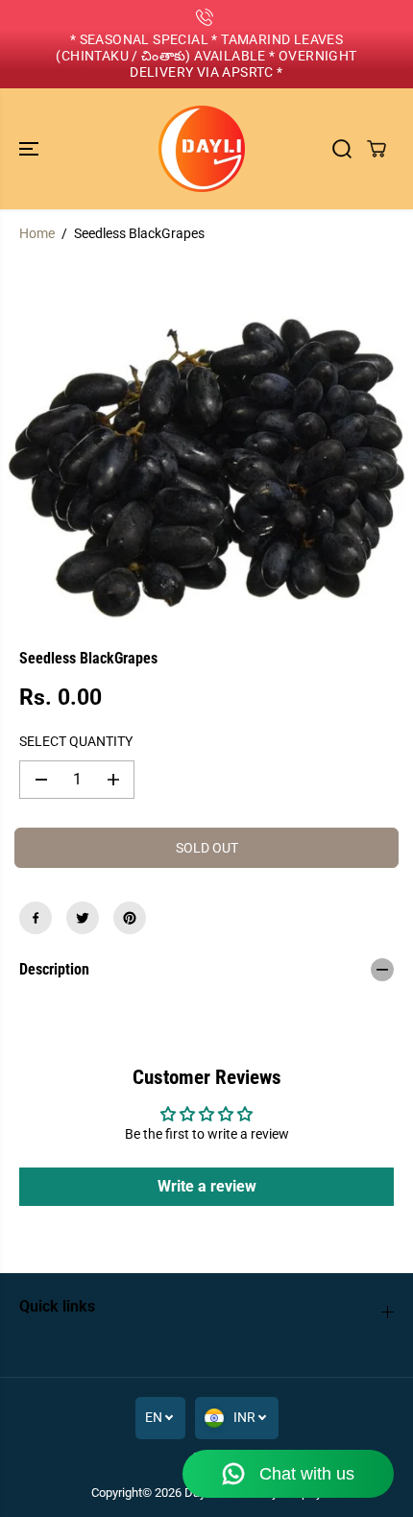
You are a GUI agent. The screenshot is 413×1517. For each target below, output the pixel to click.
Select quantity (76, 741)
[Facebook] (35, 918)
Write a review (207, 1186)
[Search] (342, 149)
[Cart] (376, 149)
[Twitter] (82, 918)
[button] (30, 148)
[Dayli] (201, 149)
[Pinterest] (129, 918)
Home (37, 233)
